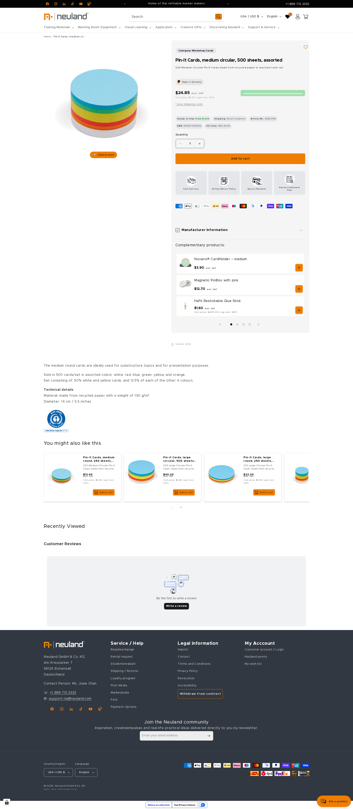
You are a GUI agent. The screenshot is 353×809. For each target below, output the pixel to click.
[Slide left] (221, 324)
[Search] (218, 17)
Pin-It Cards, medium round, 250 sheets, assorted (98, 459)
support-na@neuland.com (70, 698)
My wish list (253, 664)
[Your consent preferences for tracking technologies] (6, 802)
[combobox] (176, 16)
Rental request (122, 656)
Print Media (119, 685)
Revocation (186, 678)
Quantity (181, 134)
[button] (58, 27)
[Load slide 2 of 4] (237, 324)
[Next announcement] (228, 4)
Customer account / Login (264, 649)
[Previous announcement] (124, 4)
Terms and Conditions (194, 664)
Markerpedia (120, 692)
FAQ (114, 699)
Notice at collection (159, 805)
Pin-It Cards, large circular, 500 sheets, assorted (179, 459)
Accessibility (187, 685)
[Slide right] (259, 324)
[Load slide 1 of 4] (231, 324)
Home (47, 37)
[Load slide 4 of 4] (250, 324)
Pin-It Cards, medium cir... (70, 37)
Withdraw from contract (200, 693)
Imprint (183, 649)
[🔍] (103, 100)
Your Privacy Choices (184, 805)
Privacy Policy (188, 671)
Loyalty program (123, 678)
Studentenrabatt (123, 664)
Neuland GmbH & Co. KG (70, 786)
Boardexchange (122, 649)
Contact (184, 656)
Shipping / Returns (124, 671)
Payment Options (124, 707)
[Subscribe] (208, 736)
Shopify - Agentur (51, 789)
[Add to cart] (299, 267)
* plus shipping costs (189, 104)
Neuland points (256, 656)
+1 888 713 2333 (297, 4)
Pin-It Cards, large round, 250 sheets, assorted (258, 459)
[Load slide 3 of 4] (243, 324)
